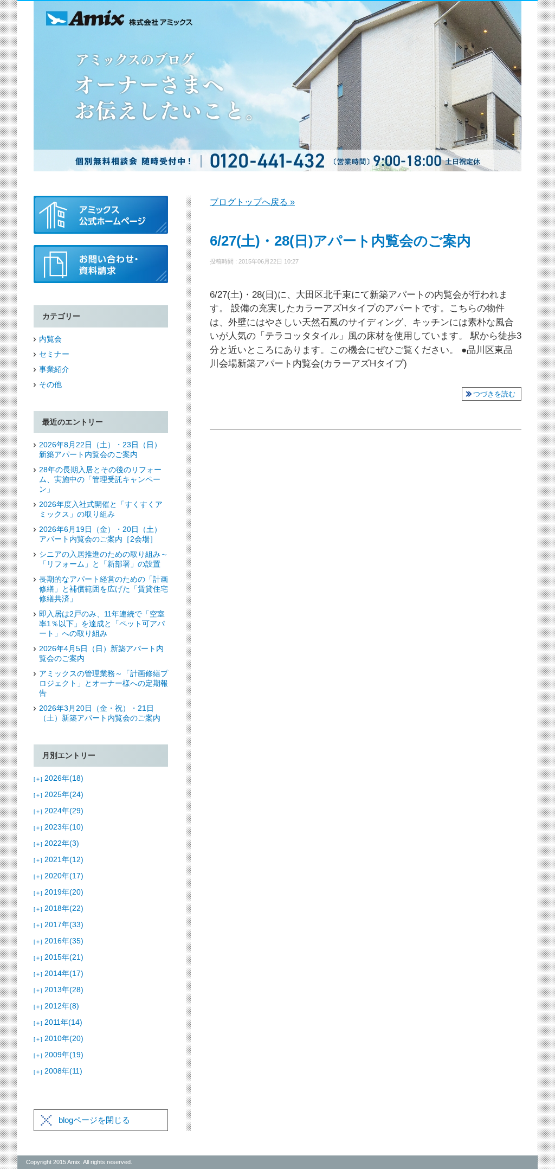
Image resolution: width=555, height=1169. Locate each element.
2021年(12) (58, 859)
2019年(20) (58, 892)
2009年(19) (58, 1054)
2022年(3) (56, 843)
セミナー (54, 354)
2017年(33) (58, 924)
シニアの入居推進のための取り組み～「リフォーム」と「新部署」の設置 (103, 559)
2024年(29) (58, 810)
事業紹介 (54, 369)
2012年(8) (56, 1005)
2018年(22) (58, 908)
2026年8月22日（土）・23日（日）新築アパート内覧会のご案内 (100, 449)
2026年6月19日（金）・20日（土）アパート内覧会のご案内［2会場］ (100, 534)
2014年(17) (58, 973)
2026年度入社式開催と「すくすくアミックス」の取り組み (101, 509)
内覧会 (50, 339)
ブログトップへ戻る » (252, 202)
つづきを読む (494, 394)
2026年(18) (58, 778)
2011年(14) (58, 1022)
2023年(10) (58, 827)
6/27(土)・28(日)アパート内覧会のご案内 (340, 241)
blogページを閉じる (94, 1120)
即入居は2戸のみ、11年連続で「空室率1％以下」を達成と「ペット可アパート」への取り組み (102, 623)
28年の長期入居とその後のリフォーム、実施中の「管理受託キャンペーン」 (100, 479)
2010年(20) (58, 1038)
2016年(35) (58, 940)
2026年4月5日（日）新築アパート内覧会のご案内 (101, 653)
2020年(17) (58, 875)
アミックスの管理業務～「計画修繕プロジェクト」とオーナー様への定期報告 (103, 683)
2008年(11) (58, 1071)
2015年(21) (58, 957)
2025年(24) (58, 794)
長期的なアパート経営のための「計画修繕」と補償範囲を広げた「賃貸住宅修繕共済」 (103, 589)
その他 (50, 384)
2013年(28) (58, 989)
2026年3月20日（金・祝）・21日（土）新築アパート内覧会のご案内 (99, 713)
